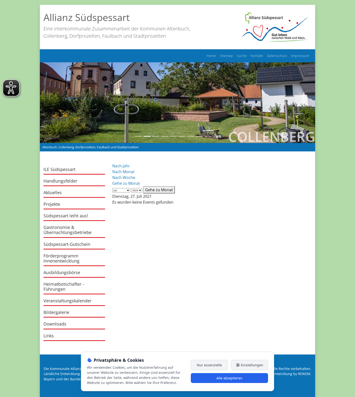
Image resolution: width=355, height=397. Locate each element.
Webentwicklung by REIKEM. (288, 373)
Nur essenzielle (209, 365)
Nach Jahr (121, 166)
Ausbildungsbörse (61, 272)
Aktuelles (52, 192)
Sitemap (226, 55)
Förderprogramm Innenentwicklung (61, 258)
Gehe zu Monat (126, 183)
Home (211, 55)
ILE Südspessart (59, 169)
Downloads (54, 324)
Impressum (300, 55)
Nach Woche (123, 177)
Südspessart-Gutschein (66, 244)
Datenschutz (277, 55)
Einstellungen (251, 365)
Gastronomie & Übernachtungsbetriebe (67, 229)
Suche (242, 55)
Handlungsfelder (60, 181)
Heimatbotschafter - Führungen (63, 286)
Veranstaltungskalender (67, 301)
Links (48, 336)
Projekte (51, 204)
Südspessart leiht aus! (65, 216)
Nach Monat (123, 171)
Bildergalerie (56, 312)
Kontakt (257, 55)
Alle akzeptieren (229, 378)
